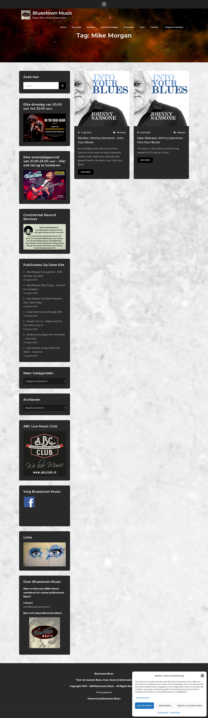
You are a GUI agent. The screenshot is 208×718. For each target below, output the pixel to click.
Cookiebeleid (162, 712)
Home (63, 27)
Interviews (129, 27)
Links (142, 27)
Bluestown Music (52, 13)
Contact (154, 27)
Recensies (76, 27)
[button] (202, 675)
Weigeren (165, 705)
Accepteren (144, 705)
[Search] (62, 85)
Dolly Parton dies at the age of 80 (44, 311)
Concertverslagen (109, 27)
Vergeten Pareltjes (174, 27)
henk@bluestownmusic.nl (36, 606)
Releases (91, 27)
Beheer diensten (143, 697)
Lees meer (86, 172)
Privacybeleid (174, 712)
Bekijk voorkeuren (189, 705)
